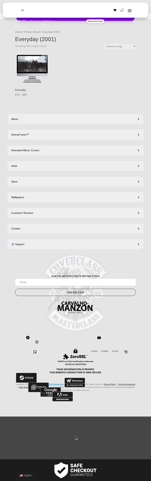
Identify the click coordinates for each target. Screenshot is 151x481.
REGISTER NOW (95, 21)
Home (18, 32)
